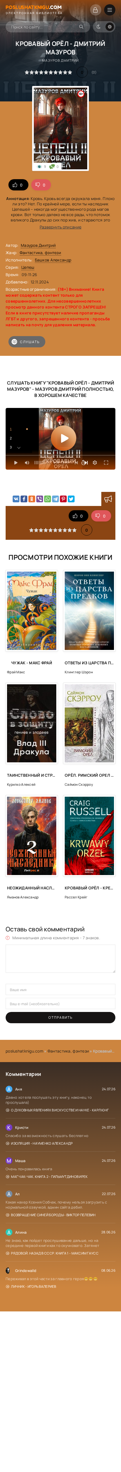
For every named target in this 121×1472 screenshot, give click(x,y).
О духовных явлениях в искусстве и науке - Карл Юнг (60, 1110)
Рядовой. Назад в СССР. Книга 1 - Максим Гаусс (54, 1253)
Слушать (30, 341)
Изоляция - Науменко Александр (42, 1143)
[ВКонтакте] (16, 499)
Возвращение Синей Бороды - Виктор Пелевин (53, 1215)
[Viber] (39, 499)
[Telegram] (55, 499)
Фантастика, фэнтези (40, 252)
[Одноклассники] (31, 499)
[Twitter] (71, 499)
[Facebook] (24, 499)
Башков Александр (53, 260)
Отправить (60, 1017)
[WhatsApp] (47, 499)
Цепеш (27, 267)
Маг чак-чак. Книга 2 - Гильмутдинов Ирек (49, 1176)
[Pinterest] (63, 499)
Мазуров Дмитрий (38, 245)
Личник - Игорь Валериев (33, 1286)
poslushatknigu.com (24, 1051)
